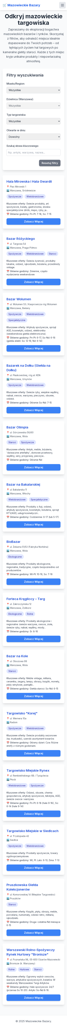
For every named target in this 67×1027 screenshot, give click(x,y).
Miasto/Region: (16, 83)
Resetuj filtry (50, 163)
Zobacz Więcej (33, 221)
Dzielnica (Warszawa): (20, 99)
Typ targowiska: (16, 114)
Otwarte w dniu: (16, 130)
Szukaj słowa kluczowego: (23, 145)
